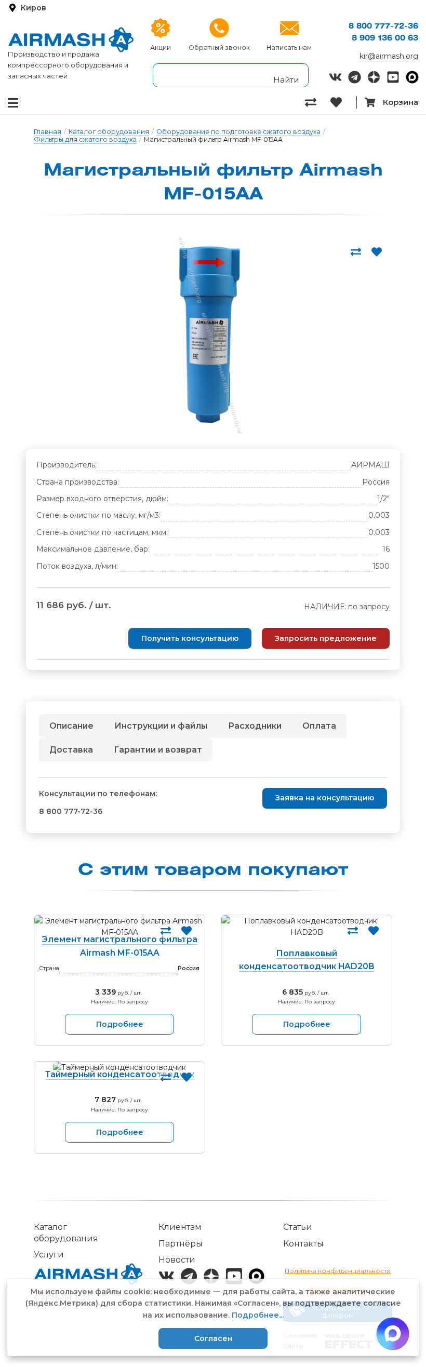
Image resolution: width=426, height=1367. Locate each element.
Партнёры (180, 1244)
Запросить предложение (326, 638)
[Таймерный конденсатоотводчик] (119, 1067)
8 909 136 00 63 (385, 38)
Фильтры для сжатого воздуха (85, 139)
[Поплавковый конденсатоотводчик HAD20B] (306, 934)
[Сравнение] (317, 102)
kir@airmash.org (389, 56)
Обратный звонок (219, 47)
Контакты (303, 1244)
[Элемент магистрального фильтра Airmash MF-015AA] (119, 927)
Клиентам (180, 1227)
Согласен (213, 1338)
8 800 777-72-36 (383, 26)
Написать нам (289, 47)
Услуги (49, 1254)
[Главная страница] (71, 39)
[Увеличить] (209, 335)
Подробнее (119, 1024)
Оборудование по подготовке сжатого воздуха (238, 132)
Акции (160, 47)
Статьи (297, 1227)
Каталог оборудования (109, 132)
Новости (176, 1260)
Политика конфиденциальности (338, 1271)
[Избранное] (343, 102)
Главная (47, 132)
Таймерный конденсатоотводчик (119, 1074)
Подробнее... (258, 1315)
